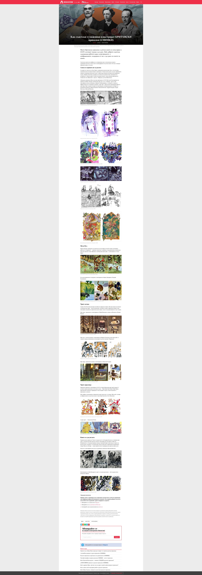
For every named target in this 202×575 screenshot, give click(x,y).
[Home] (61, 2)
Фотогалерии (94, 521)
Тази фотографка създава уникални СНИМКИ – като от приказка (96, 558)
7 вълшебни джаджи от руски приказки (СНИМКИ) (92, 553)
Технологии (122, 2)
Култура (96, 2)
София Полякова (105, 42)
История (117, 2)
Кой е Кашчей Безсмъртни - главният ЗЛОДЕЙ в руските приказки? (97, 560)
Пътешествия (132, 2)
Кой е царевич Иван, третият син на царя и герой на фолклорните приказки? (99, 565)
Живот (113, 2)
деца (82, 521)
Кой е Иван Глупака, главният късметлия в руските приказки (95, 569)
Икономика (101, 2)
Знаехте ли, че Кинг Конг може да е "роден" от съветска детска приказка (98, 551)
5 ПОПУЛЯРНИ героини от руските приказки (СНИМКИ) (94, 562)
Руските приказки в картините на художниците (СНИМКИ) (95, 555)
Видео (137, 2)
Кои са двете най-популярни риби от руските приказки (94, 567)
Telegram (105, 545)
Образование (108, 2)
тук (98, 573)
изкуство (87, 521)
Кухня (127, 2)
